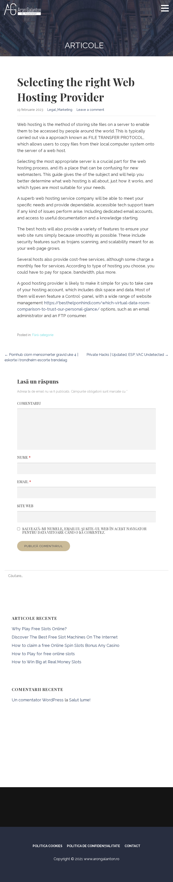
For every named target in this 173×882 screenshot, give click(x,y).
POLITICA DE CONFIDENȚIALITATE (93, 846)
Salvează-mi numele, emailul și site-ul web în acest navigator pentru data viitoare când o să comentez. (84, 530)
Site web (25, 505)
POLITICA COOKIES (47, 846)
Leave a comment (90, 109)
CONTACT (132, 846)
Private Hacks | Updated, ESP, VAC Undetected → (127, 354)
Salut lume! (80, 700)
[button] (166, 8)
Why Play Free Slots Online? (39, 628)
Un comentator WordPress (38, 700)
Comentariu (29, 403)
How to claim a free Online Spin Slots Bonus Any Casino (65, 645)
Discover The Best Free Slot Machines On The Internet (65, 637)
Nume (24, 457)
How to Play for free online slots (43, 653)
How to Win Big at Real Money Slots (46, 661)
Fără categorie (42, 335)
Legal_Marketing (59, 109)
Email (24, 481)
